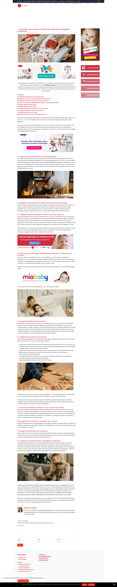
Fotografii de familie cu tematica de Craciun (31, 110)
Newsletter (54, 1)
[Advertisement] (58, 17)
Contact (78, 1)
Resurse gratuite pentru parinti (44, 1)
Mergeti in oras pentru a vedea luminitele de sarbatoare (35, 99)
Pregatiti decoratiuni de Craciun (28, 106)
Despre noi (19, 1)
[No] (115, 584)
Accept (84, 584)
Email (38, 539)
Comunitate (61, 1)
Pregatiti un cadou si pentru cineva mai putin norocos (34, 100)
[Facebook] (99, 1)
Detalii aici (91, 584)
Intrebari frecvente (70, 1)
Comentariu (20, 525)
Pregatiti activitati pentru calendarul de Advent (32, 114)
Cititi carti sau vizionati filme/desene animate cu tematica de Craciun (38, 102)
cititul (52, 261)
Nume (19, 539)
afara (51, 394)
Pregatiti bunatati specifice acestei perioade (31, 97)
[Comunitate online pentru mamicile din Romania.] (22, 5)
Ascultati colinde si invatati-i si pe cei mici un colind (33, 108)
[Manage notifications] (114, 584)
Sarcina (19, 562)
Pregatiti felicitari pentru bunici (27, 104)
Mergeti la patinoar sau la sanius (28, 112)
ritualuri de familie (24, 120)
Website (59, 539)
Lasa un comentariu (23, 580)
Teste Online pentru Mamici (29, 1)
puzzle (44, 286)
